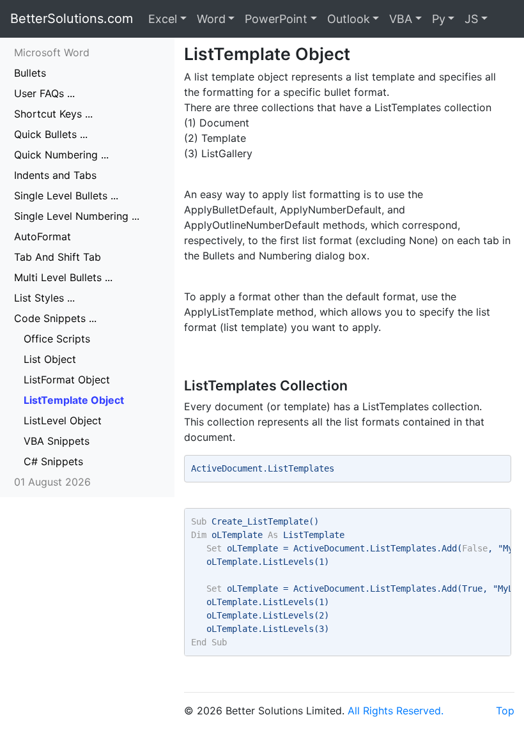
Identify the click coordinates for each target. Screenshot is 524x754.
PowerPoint (276, 19)
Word (211, 19)
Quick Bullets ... (51, 134)
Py (438, 19)
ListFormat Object (67, 379)
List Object (50, 359)
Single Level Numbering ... (76, 216)
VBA (400, 19)
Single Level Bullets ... (66, 195)
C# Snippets (53, 461)
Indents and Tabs (55, 175)
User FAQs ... (44, 93)
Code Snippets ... (55, 318)
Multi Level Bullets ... (63, 277)
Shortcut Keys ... (53, 113)
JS (471, 19)
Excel (162, 19)
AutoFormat (42, 236)
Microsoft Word (51, 52)
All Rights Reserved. (395, 710)
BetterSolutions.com (71, 18)
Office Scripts (57, 338)
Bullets (30, 72)
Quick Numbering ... (61, 154)
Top (505, 710)
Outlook (348, 19)
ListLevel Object (63, 420)
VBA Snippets (56, 441)
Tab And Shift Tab (57, 256)
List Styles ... (44, 297)
